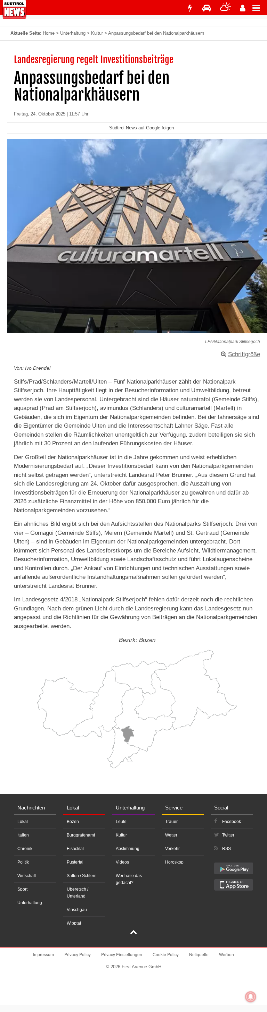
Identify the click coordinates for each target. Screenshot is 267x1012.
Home (49, 33)
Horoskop (174, 862)
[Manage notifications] (250, 996)
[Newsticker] (189, 8)
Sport (22, 889)
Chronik (24, 848)
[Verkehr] (206, 8)
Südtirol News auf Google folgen (141, 127)
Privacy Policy (77, 954)
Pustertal (75, 862)
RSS (226, 848)
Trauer (171, 821)
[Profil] (242, 8)
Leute (121, 821)
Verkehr (172, 848)
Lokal (22, 821)
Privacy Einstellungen (121, 954)
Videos (122, 862)
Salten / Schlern (82, 875)
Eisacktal (75, 848)
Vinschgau (77, 909)
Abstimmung (127, 848)
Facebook (231, 821)
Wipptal (74, 923)
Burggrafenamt (81, 835)
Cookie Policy (166, 954)
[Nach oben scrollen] (133, 932)
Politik (23, 862)
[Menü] (259, 7)
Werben (226, 954)
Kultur (97, 33)
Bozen (73, 821)
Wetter (171, 835)
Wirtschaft (26, 875)
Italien (23, 835)
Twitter (228, 835)
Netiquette (199, 954)
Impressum (43, 954)
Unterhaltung (73, 33)
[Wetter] (225, 8)
